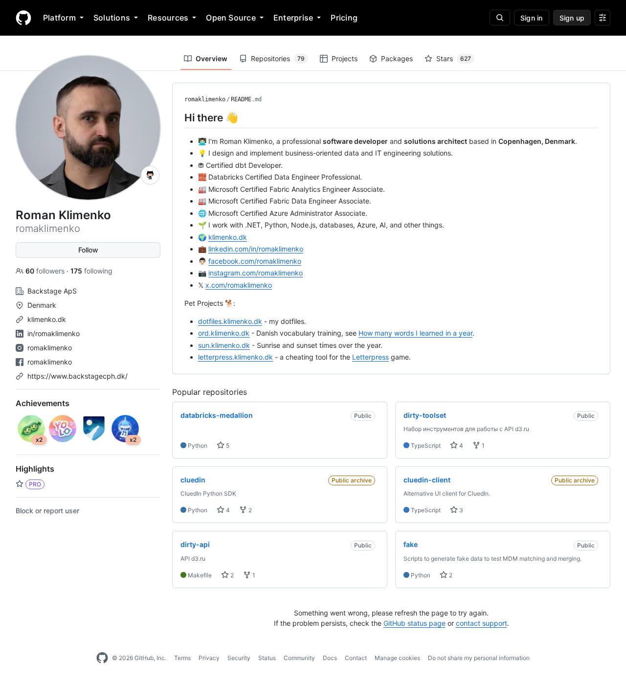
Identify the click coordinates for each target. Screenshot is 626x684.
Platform (59, 18)
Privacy (209, 657)
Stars (453, 58)
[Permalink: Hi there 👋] (177, 117)
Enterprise (293, 18)
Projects (345, 58)
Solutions (111, 18)
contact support (481, 623)
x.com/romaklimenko (238, 285)
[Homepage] (23, 17)
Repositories (278, 58)
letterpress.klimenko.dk (235, 357)
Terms (182, 657)
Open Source (231, 18)
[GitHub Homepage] (102, 658)
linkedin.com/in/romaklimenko (255, 249)
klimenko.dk (46, 319)
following (91, 271)
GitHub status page (414, 623)
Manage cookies (397, 657)
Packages (397, 58)
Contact (356, 657)
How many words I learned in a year (415, 333)
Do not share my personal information (479, 657)
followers (46, 271)
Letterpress (370, 357)
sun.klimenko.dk (224, 345)
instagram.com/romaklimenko (255, 273)
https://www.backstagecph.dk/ (77, 376)
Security (238, 657)
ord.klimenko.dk (223, 333)
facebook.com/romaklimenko (254, 261)
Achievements (42, 403)
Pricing (344, 18)
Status (267, 657)
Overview (211, 58)
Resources (168, 18)
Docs (330, 657)
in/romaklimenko (53, 333)
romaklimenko (49, 347)
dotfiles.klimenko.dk (230, 321)
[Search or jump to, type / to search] (500, 17)
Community (299, 657)
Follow (88, 250)
